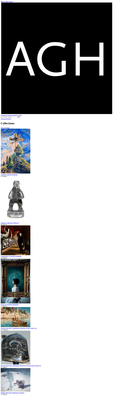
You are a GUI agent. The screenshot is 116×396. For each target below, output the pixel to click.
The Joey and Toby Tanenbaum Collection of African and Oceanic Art (21, 365)
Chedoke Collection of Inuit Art (10, 223)
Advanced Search (6, 119)
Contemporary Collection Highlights (11, 256)
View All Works (5, 128)
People (14, 115)
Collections (4, 115)
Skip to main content (7, 1)
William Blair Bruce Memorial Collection (12, 393)
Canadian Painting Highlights (9, 174)
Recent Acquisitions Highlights (9, 304)
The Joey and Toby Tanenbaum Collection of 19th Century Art (19, 328)
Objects (10, 115)
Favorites (19, 115)
